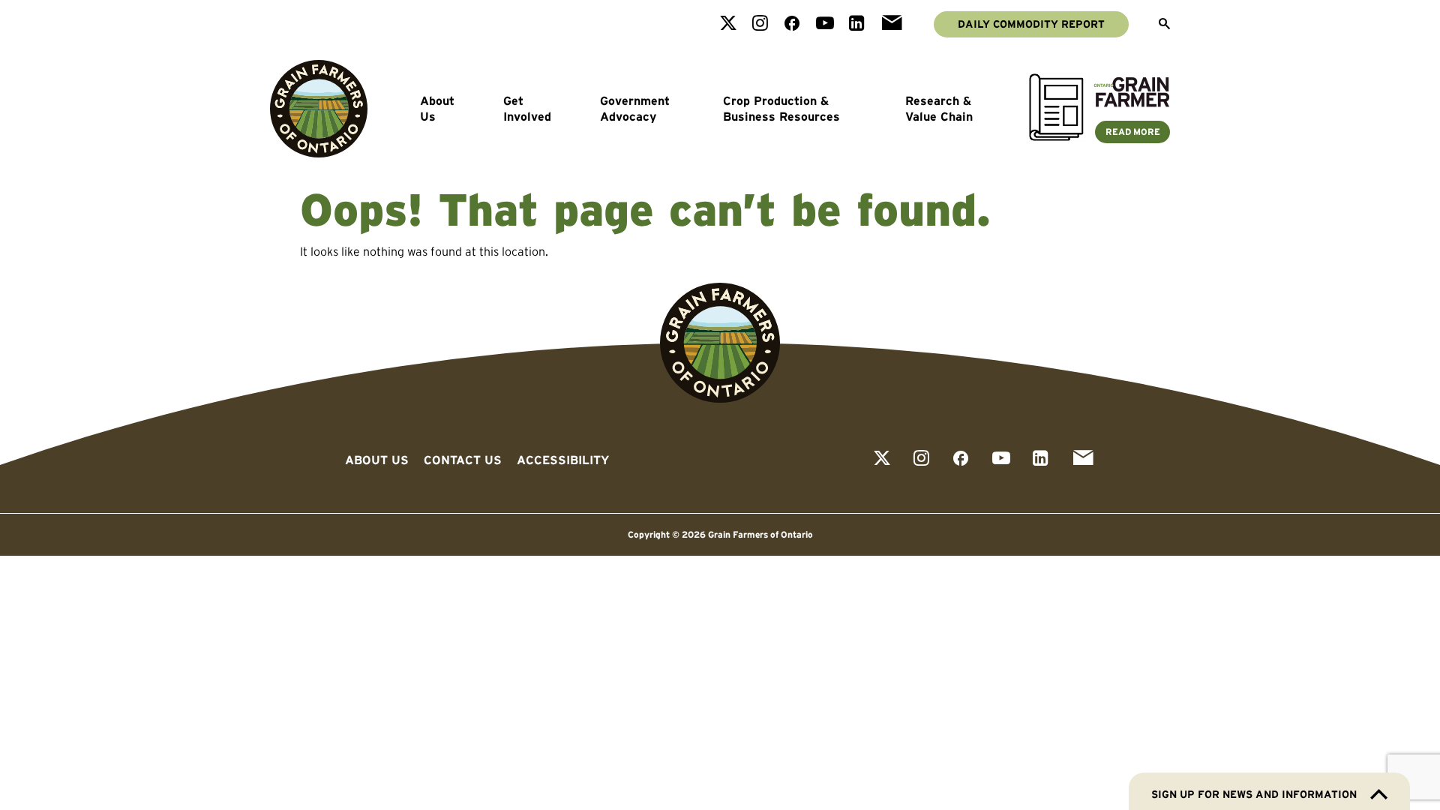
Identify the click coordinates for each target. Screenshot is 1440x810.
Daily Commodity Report (1031, 24)
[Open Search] (1164, 24)
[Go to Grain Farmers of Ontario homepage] (319, 109)
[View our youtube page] (825, 24)
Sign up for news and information (1254, 794)
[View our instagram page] (760, 24)
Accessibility (563, 459)
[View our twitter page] (728, 24)
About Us (437, 109)
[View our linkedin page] (857, 24)
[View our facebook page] (792, 24)
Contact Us (463, 459)
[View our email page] (892, 24)
